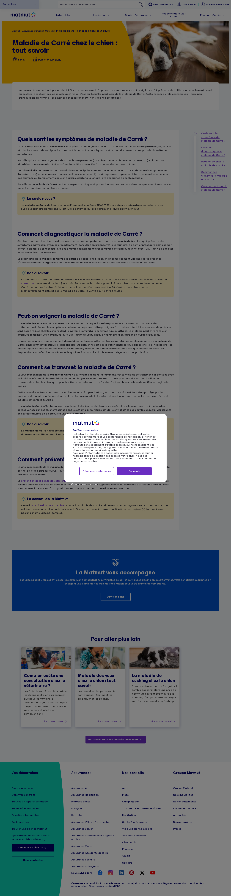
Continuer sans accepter (81, 484)
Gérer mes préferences (96, 471)
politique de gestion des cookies (100, 456)
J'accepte (134, 471)
